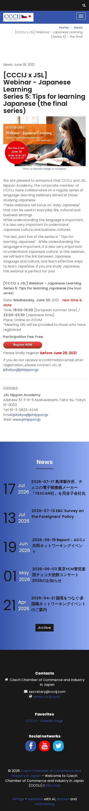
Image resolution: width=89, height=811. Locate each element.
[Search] (84, 5)
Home (64, 27)
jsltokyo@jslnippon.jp (20, 369)
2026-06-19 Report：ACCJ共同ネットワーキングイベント (58, 545)
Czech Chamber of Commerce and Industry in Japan (46, 773)
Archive (44, 627)
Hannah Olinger (42, 168)
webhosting (44, 804)
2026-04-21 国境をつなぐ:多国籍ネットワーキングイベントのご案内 (58, 603)
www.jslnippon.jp (27, 419)
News (78, 27)
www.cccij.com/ (47, 696)
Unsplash (60, 168)
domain (63, 799)
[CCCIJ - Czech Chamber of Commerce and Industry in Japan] (18, 16)
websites (35, 799)
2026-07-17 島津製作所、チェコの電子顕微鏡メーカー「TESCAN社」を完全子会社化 (58, 487)
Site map (52, 785)
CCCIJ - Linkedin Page (44, 720)
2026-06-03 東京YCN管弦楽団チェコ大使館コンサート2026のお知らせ (59, 574)
